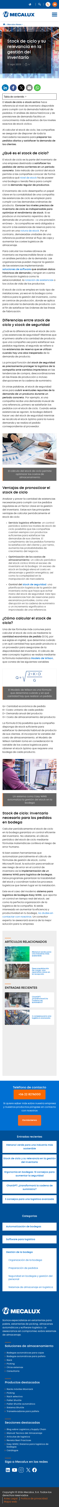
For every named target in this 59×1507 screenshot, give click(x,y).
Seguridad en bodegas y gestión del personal (30, 1277)
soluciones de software (16, 269)
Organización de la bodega (25, 1260)
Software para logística (20, 1239)
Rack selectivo (15, 1397)
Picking (11, 1364)
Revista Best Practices (19, 1441)
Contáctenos (29, 1120)
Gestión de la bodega (19, 1252)
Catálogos (12, 1451)
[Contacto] (54, 4)
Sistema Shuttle (15, 1408)
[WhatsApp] (29, 90)
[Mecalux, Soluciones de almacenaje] (18, 17)
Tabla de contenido (14, 96)
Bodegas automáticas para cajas (25, 1353)
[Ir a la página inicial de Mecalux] (4, 24)
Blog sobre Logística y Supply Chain (26, 1430)
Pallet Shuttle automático (21, 1404)
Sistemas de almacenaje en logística (30, 1287)
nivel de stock (28, 178)
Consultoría (13, 1371)
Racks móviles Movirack (20, 1389)
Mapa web (10, 1502)
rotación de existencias (39, 280)
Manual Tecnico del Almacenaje (24, 1433)
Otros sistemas (15, 1368)
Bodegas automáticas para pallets (26, 1357)
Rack (9, 1360)
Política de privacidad (34, 1499)
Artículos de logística (18, 1437)
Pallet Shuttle (14, 1400)
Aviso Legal (11, 1499)
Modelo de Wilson (42, 658)
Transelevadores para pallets (23, 1411)
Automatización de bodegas (23, 1227)
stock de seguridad (34, 584)
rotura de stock (29, 231)
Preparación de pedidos (23, 1268)
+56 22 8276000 (29, 1094)
